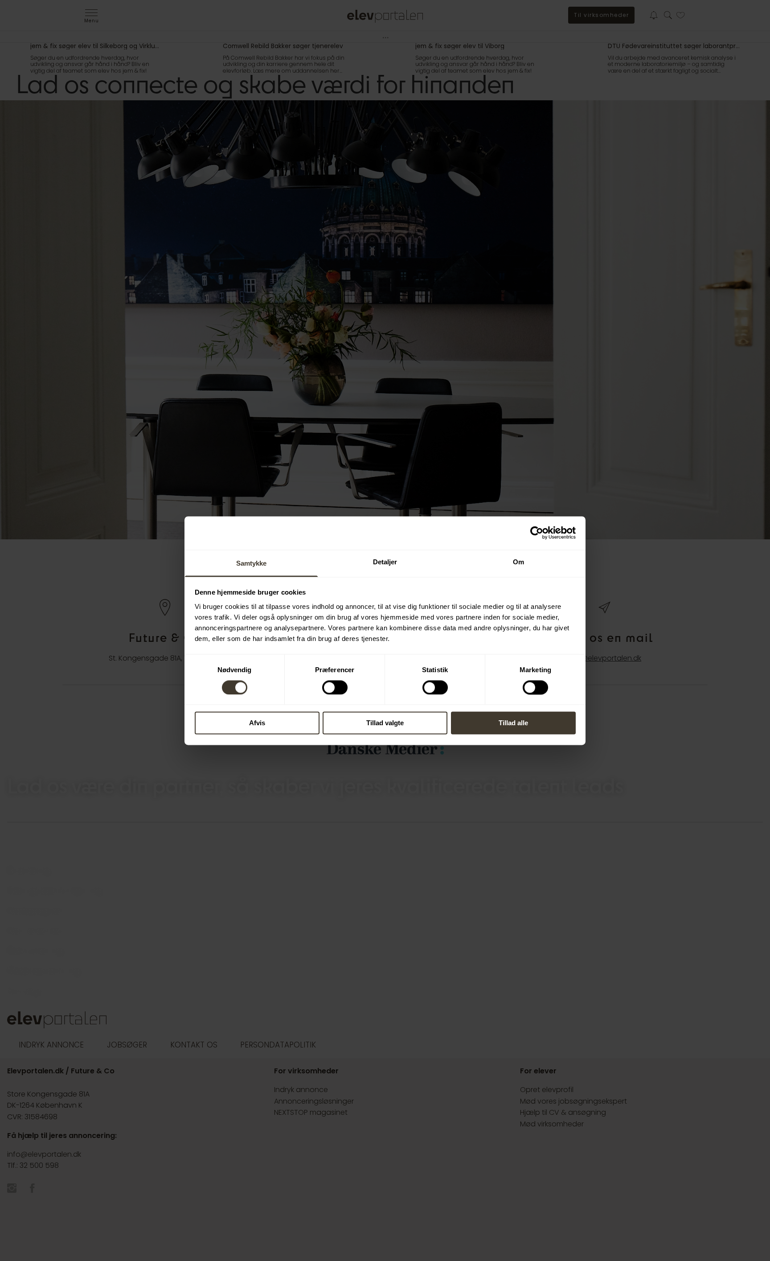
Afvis (257, 723)
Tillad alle (513, 723)
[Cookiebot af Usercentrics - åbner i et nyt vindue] (537, 532)
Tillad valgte (385, 723)
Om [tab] (518, 562)
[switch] (335, 687)
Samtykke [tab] (251, 563)
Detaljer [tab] (385, 562)
